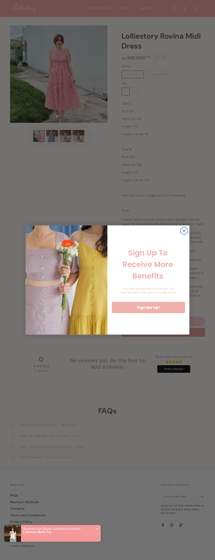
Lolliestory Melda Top (37, 532)
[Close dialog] (184, 230)
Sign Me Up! (148, 307)
